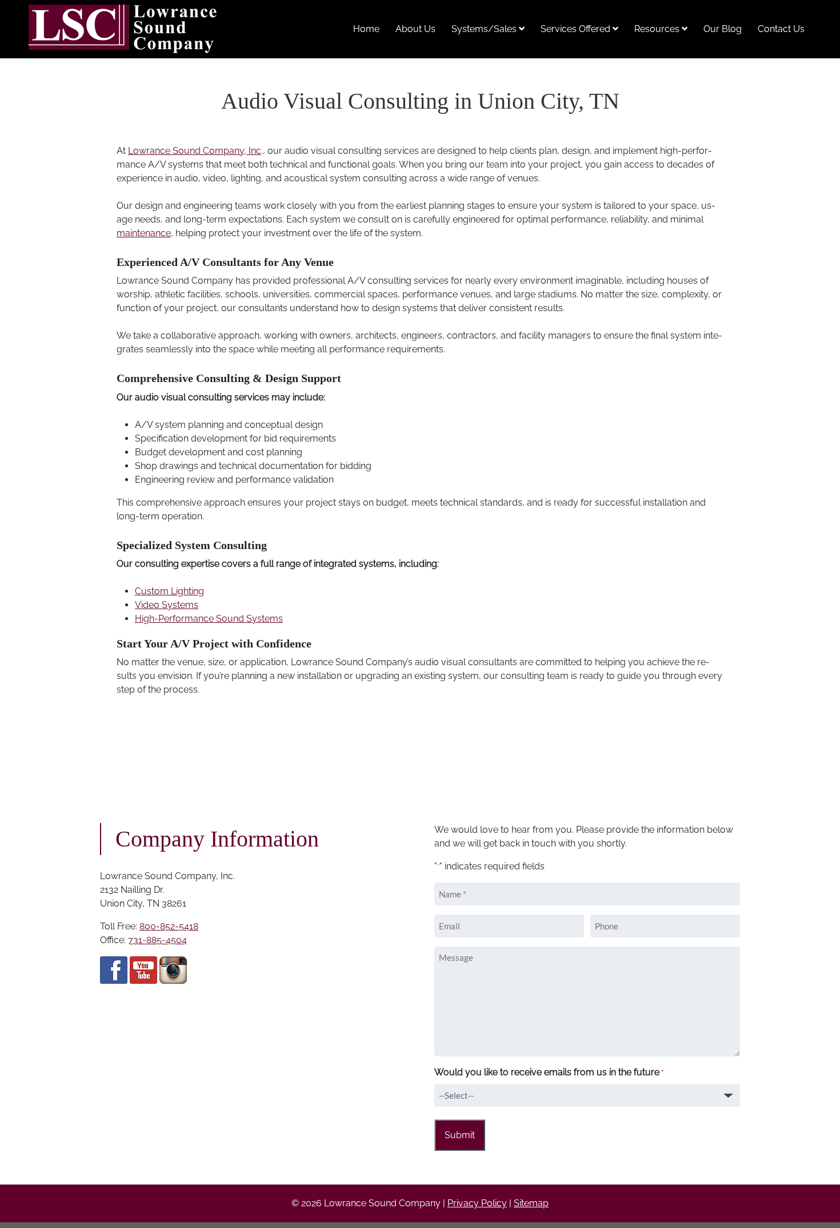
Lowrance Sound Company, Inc (194, 150)
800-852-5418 (168, 926)
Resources (658, 28)
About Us (415, 28)
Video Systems (166, 604)
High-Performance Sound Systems (209, 618)
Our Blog (722, 28)
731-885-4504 (157, 940)
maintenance (144, 233)
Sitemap (531, 1203)
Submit (460, 1135)
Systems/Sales (485, 28)
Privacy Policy (477, 1203)
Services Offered (577, 28)
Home (366, 28)
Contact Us (781, 28)
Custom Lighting (169, 591)
